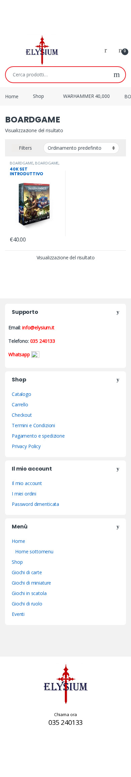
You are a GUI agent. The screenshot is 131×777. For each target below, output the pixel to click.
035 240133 (42, 341)
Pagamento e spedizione (38, 436)
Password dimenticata (35, 504)
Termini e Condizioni (33, 425)
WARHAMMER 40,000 (86, 96)
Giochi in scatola (29, 593)
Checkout (22, 415)
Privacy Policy (26, 446)
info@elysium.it (38, 327)
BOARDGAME (21, 162)
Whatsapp (19, 354)
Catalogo (21, 394)
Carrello (20, 404)
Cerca (116, 74)
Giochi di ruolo (27, 603)
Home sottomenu (34, 551)
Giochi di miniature (31, 583)
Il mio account (27, 483)
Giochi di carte (27, 572)
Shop (38, 96)
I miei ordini (24, 493)
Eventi (18, 614)
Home (11, 96)
